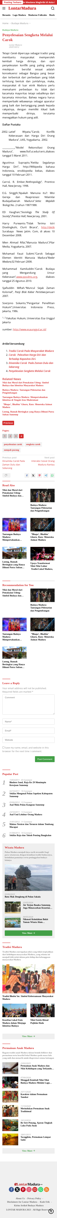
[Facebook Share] (27, 475)
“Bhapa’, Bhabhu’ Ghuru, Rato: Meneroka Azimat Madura (27, 405)
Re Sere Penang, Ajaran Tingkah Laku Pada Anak (36, 1124)
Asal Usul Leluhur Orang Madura (26, 814)
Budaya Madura (10, 30)
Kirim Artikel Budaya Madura (29, 1205)
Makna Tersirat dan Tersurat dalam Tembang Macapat (32, 825)
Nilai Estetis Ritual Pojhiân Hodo (39, 1021)
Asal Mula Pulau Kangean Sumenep (27, 805)
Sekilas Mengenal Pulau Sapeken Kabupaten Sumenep (31, 795)
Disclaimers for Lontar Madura (22, 1202)
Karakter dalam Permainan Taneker (34, 1095)
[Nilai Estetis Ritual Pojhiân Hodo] (42, 1010)
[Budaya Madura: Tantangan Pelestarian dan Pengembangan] (42, 495)
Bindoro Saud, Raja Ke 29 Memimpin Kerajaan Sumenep (28, 783)
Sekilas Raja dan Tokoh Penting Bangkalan (30, 835)
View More (27, 933)
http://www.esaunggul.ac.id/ (29, 329)
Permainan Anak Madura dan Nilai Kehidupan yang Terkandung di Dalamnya (37, 1067)
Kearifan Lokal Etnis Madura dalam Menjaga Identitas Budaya (14, 1023)
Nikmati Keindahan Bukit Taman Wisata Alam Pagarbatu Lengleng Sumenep (37, 921)
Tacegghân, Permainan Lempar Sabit (36, 1138)
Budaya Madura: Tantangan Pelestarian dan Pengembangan (23, 391)
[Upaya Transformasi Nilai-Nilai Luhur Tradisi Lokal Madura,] (42, 553)
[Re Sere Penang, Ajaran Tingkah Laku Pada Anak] (10, 1125)
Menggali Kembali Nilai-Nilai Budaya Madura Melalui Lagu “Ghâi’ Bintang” (35, 1081)
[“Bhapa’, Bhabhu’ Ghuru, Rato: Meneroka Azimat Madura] (42, 524)
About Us (20, 1198)
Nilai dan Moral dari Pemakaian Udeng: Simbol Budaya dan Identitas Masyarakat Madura (25, 384)
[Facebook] (11, 1189)
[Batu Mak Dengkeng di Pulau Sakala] (28, 877)
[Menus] (4, 8)
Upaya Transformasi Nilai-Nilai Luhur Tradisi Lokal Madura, (41, 566)
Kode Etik (45, 1202)
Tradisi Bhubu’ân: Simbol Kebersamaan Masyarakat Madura (27, 997)
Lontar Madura (15, 45)
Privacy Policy (34, 1198)
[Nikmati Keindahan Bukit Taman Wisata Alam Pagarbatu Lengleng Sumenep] (13, 922)
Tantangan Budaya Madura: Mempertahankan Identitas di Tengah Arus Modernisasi (25, 398)
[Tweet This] (33, 475)
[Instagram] (29, 1189)
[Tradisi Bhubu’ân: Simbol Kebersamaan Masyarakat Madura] (28, 978)
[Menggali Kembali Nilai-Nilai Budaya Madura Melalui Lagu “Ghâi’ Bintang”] (10, 1082)
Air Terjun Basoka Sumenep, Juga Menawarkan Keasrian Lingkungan (37, 906)
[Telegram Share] (46, 475)
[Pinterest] (23, 1189)
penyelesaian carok (13, 444)
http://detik (48, 227)
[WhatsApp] (40, 1189)
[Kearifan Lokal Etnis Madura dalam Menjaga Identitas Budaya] (14, 1010)
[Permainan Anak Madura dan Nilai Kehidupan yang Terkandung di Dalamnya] (10, 1068)
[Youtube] (34, 1189)
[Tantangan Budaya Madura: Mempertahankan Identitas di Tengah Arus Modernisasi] (14, 524)
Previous (8, 422)
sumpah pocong (11, 450)
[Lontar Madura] (21, 8)
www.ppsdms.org (26, 277)
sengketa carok (33, 444)
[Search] (53, 8)
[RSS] (46, 1189)
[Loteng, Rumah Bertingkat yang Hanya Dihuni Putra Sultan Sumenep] (14, 553)
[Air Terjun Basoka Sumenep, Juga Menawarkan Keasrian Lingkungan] (13, 907)
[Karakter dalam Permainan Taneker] (10, 1097)
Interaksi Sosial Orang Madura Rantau (43, 461)
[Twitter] (17, 1189)
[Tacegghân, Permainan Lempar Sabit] (10, 1139)
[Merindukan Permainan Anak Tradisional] (10, 1111)
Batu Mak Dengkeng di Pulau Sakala (23, 897)
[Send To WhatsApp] (52, 475)
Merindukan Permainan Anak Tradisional (35, 1110)
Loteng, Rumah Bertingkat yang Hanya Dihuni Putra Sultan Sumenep (28, 413)
